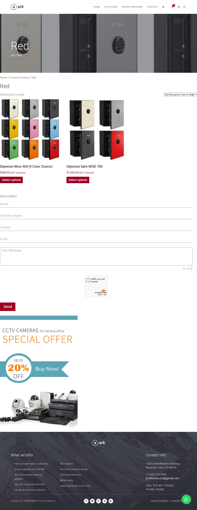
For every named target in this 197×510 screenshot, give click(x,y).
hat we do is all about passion (30, 489)
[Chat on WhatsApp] (186, 499)
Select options (11, 179)
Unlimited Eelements (70, 474)
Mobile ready (66, 480)
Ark (13, 55)
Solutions (111, 7)
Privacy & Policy (178, 501)
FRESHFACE (30, 501)
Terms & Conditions (159, 501)
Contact (152, 7)
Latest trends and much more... (76, 485)
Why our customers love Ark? (30, 484)
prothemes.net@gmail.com (162, 478)
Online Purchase (132, 7)
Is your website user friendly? (30, 469)
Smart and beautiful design (74, 469)
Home (97, 7)
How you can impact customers (31, 463)
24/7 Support (66, 463)
